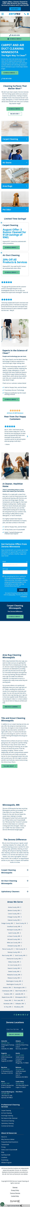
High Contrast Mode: (7, 17)
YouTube (19, 1015)
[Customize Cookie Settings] (2, 1204)
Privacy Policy (15, 1190)
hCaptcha (24, 596)
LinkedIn (21, 1015)
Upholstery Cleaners (10, 891)
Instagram (25, 1015)
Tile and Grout (8, 766)
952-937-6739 (7, 78)
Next (27, 436)
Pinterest (23, 1015)
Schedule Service (9, 73)
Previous (2, 436)
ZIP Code (5, 569)
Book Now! (14, 9)
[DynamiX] (15, 1201)
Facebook (14, 1015)
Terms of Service (15, 1193)
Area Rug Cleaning (11, 707)
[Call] (25, 14)
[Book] (28, 14)
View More (19, 1092)
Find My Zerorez (14, 1034)
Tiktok (27, 1015)
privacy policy (11, 594)
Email (4, 561)
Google (16, 1015)
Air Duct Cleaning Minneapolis (9, 882)
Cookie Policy (15, 1196)
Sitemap (15, 1187)
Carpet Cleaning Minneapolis (8, 871)
